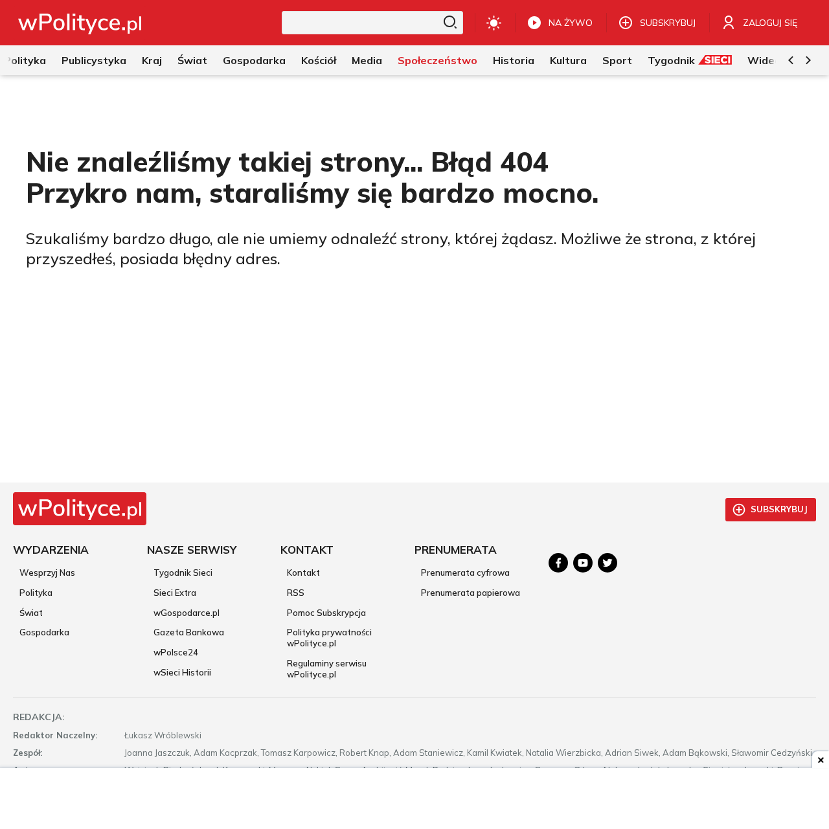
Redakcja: (39, 717)
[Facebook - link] (558, 563)
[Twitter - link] (607, 563)
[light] (494, 22)
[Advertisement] (414, 800)
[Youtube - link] (583, 563)
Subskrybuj (779, 509)
